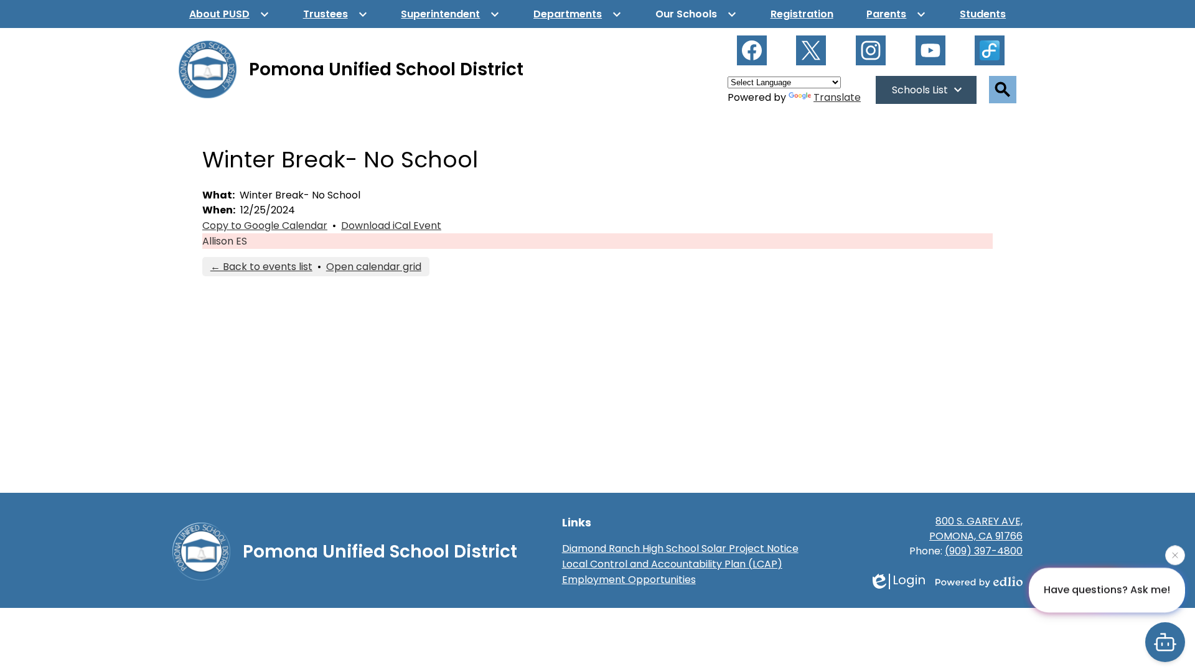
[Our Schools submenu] (696, 14)
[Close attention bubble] (1175, 555)
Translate (837, 97)
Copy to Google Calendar (264, 225)
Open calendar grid (373, 266)
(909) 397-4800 (984, 551)
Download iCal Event (391, 225)
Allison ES (224, 241)
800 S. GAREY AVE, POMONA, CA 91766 (976, 528)
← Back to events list (261, 266)
